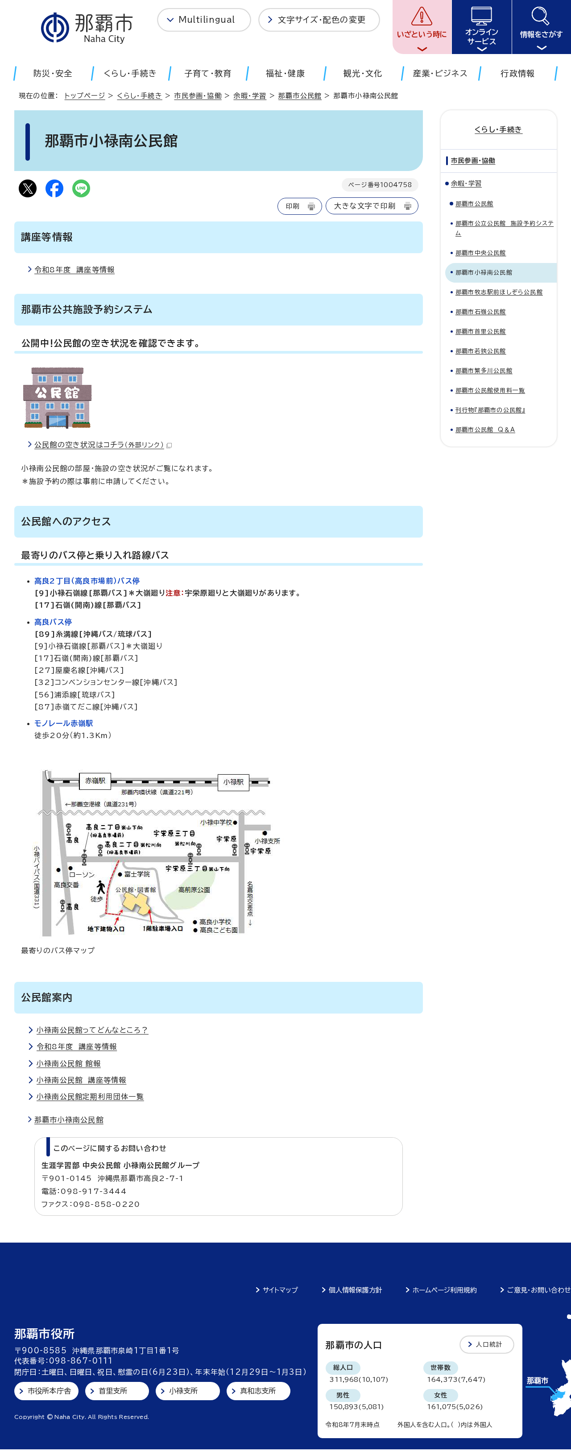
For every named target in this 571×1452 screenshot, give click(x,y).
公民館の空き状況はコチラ (99, 444)
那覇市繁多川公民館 (484, 371)
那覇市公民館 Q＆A (485, 430)
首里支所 (113, 1390)
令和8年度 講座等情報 (74, 269)
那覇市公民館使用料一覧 (490, 390)
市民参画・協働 (197, 95)
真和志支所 (258, 1390)
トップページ (85, 95)
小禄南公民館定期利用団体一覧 (90, 1096)
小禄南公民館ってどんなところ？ (93, 1030)
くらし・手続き (139, 95)
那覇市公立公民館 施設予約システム (504, 228)
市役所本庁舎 (49, 1390)
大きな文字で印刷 (365, 205)
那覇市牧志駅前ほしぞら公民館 (499, 292)
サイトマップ (280, 1290)
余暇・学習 (249, 95)
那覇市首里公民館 (480, 331)
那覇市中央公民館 (480, 253)
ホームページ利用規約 (445, 1290)
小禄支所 (183, 1390)
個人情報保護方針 (355, 1290)
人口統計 (489, 1344)
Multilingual (206, 20)
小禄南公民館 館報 (69, 1063)
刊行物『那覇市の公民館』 (490, 410)
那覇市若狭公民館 (480, 351)
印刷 (292, 206)
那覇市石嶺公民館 (480, 312)
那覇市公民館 (300, 95)
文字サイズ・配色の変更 (322, 20)
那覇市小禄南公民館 (68, 1119)
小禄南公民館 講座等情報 (81, 1080)
